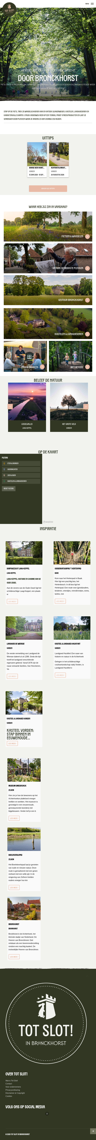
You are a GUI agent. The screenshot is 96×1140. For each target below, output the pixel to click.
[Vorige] (10, 406)
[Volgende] (86, 406)
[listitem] (48, 226)
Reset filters (9, 489)
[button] (92, 4)
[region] (69, 489)
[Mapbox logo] (48, 522)
